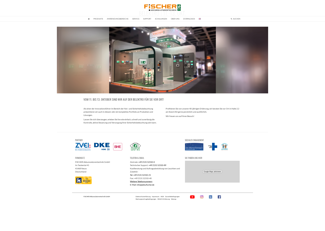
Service (135, 19)
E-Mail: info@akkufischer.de (142, 184)
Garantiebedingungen (172, 196)
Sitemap (173, 199)
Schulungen (161, 19)
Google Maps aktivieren (212, 172)
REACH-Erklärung (164, 199)
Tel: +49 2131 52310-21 (140, 175)
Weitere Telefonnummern (141, 181)
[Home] (89, 18)
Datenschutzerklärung (143, 196)
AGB (162, 196)
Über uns (175, 19)
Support (147, 19)
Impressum (155, 196)
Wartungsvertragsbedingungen (146, 199)
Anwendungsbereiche (117, 19)
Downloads (189, 19)
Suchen (236, 19)
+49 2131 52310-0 (146, 162)
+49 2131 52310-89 (157, 165)
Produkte (98, 19)
